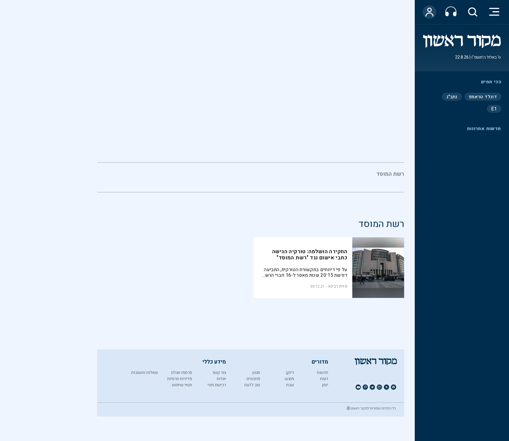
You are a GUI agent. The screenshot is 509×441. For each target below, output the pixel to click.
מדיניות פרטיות (179, 379)
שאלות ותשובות (144, 372)
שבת (290, 385)
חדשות (322, 372)
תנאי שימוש (182, 385)
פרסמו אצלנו (181, 372)
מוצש (289, 379)
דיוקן (290, 372)
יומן (325, 385)
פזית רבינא (338, 286)
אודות (221, 379)
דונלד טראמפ (483, 96)
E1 (494, 108)
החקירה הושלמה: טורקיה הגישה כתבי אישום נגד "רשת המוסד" (310, 255)
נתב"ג (451, 96)
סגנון (256, 372)
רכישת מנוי (216, 385)
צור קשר (219, 372)
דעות (324, 379)
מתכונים (253, 379)
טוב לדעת (252, 385)
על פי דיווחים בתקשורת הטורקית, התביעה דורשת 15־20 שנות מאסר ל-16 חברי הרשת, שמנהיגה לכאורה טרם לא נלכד (304, 272)
